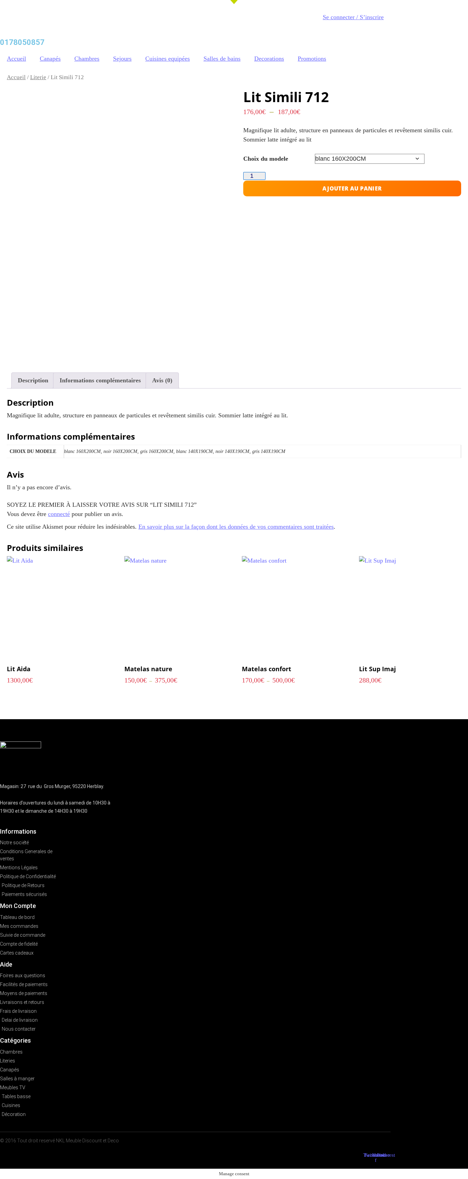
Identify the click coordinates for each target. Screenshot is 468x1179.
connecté (59, 514)
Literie (38, 77)
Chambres (86, 58)
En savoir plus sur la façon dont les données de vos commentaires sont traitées (236, 526)
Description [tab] (33, 380)
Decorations (269, 58)
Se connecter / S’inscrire (353, 17)
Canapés (50, 58)
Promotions (312, 58)
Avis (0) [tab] (162, 380)
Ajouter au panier (352, 188)
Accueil (16, 58)
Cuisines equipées (167, 58)
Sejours (122, 58)
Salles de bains (222, 58)
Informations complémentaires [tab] (100, 380)
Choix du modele (265, 158)
